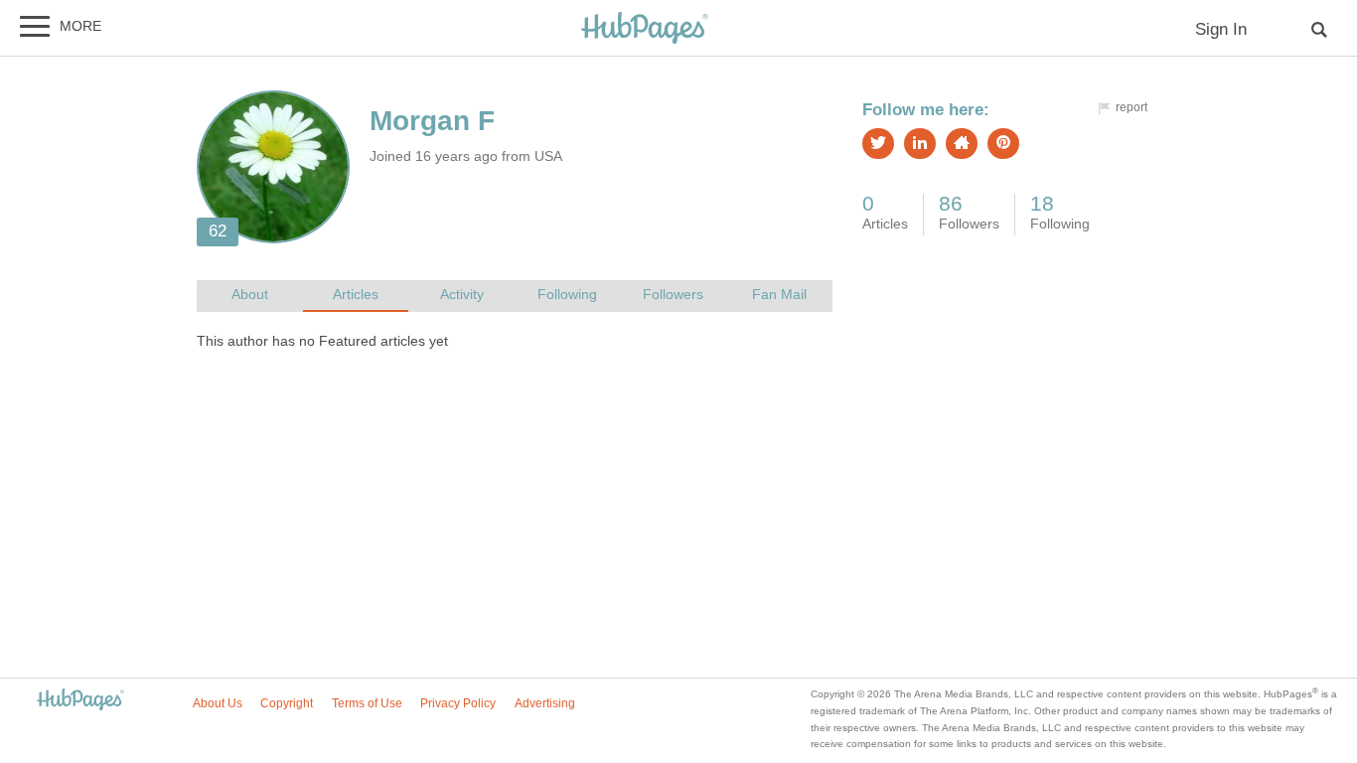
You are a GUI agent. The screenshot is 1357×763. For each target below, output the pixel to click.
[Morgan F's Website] (962, 143)
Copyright (286, 703)
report (1131, 107)
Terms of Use (367, 703)
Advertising (545, 703)
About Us (217, 703)
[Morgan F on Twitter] (878, 143)
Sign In (1221, 29)
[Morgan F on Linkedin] (920, 143)
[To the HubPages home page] (80, 700)
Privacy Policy (458, 703)
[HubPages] (644, 29)
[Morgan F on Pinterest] (1003, 143)
